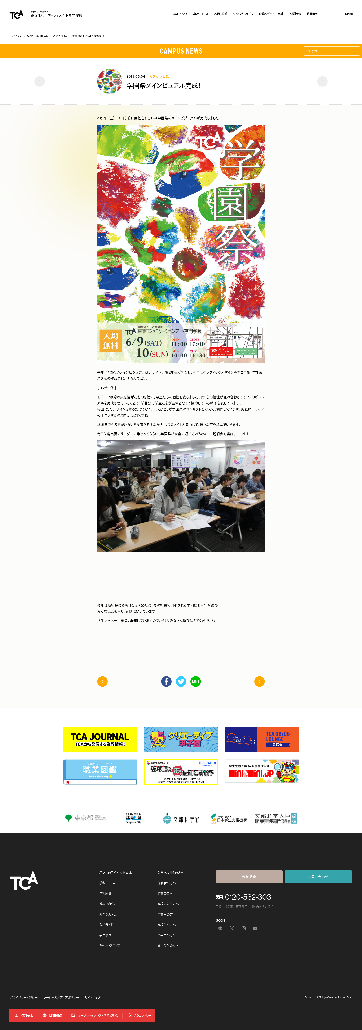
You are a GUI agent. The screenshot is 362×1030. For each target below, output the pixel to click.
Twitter (181, 681)
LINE (195, 681)
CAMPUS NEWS (37, 36)
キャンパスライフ (243, 13)
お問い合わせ (318, 876)
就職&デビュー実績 (271, 13)
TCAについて (179, 13)
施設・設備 (220, 13)
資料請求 (249, 876)
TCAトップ (16, 36)
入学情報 (295, 13)
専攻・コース (200, 13)
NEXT (322, 81)
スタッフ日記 (60, 36)
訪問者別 (312, 13)
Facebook (166, 681)
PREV (39, 81)
